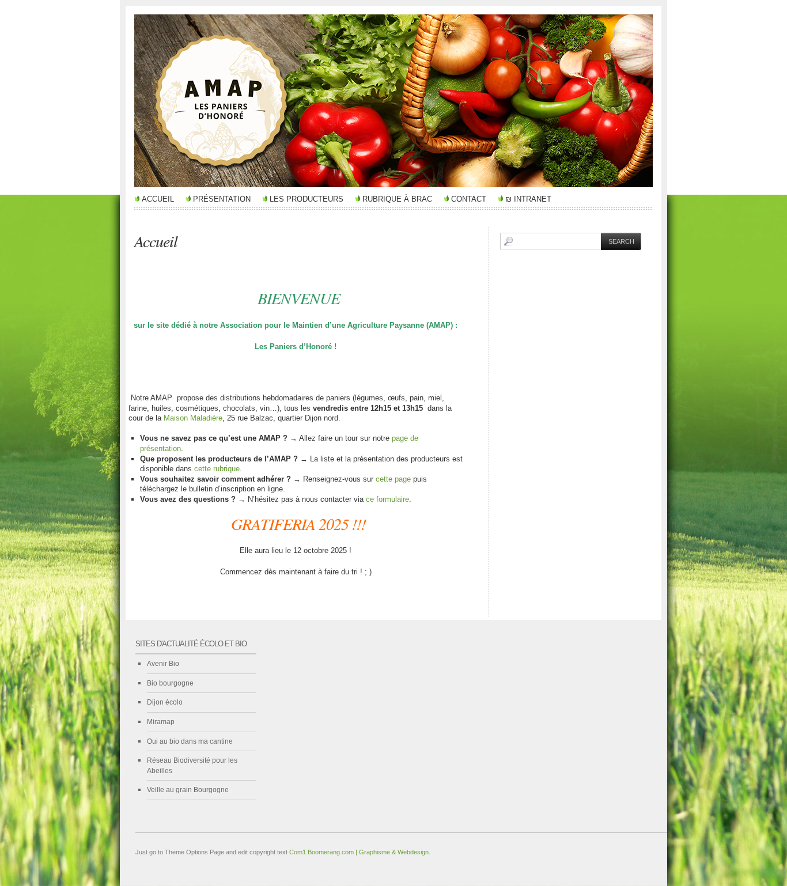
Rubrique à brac (397, 199)
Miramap (161, 722)
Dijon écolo (165, 702)
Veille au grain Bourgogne (188, 790)
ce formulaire (387, 499)
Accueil (158, 199)
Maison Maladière (193, 418)
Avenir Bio (163, 664)
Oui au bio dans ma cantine (190, 741)
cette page (393, 479)
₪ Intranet (528, 199)
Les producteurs (306, 199)
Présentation (222, 199)
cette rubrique (217, 468)
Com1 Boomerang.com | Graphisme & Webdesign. (359, 852)
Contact (468, 199)
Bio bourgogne (170, 683)
